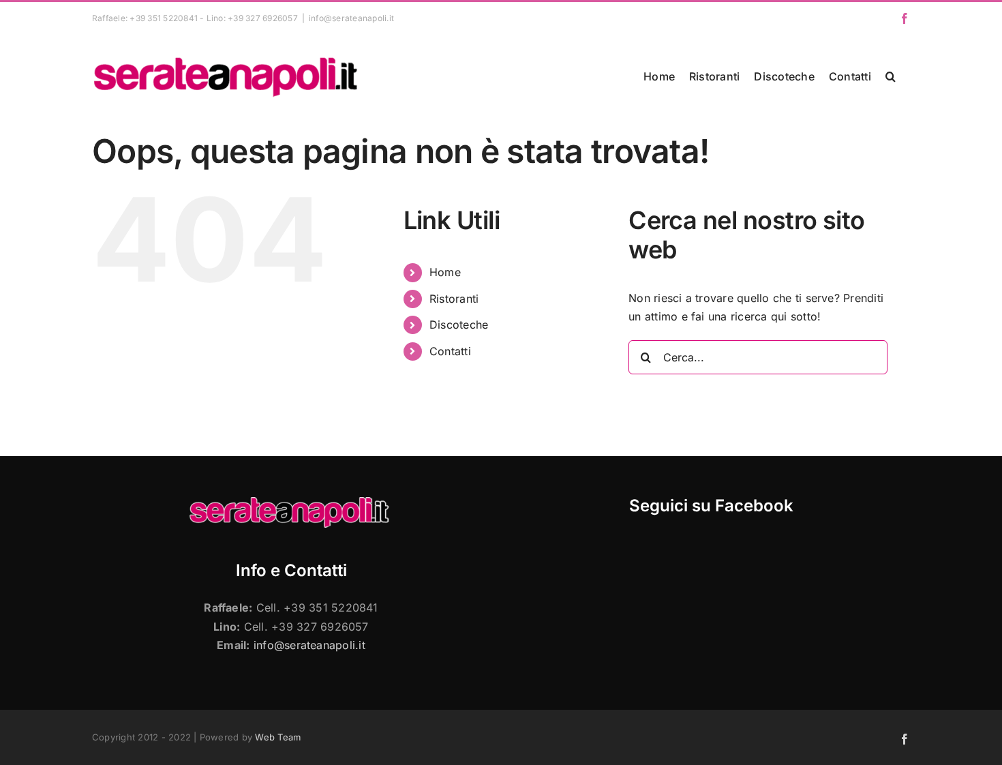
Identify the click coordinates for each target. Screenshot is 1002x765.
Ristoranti (454, 298)
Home (445, 272)
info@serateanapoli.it (351, 18)
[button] (890, 76)
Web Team (278, 737)
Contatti (450, 351)
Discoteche (458, 324)
